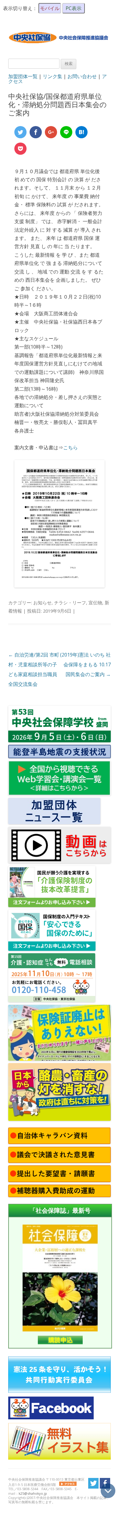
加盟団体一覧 (23, 76)
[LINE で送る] (66, 132)
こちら (70, 447)
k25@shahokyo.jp (33, 1493)
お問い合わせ (82, 76)
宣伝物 (95, 602)
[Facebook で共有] (36, 132)
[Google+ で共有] (51, 132)
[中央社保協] (59, 47)
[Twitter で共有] (20, 132)
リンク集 (52, 76)
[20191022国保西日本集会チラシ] (59, 585)
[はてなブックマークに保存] (81, 132)
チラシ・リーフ (70, 602)
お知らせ (42, 602)
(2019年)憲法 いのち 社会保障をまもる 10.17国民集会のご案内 (85, 664)
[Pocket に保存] (20, 149)
